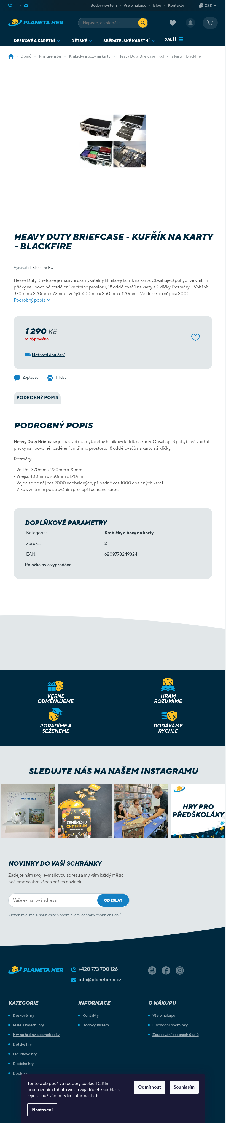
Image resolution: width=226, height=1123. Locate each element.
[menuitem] (37, 40)
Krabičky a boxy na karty (129, 532)
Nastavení (42, 1109)
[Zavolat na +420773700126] (14, 5)
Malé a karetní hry (28, 1025)
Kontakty (176, 5)
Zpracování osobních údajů (175, 1034)
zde (96, 1095)
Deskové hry (23, 1015)
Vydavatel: (33, 267)
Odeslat (113, 900)
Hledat (142, 23)
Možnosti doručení (48, 355)
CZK (208, 5)
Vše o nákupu (134, 5)
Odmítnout (149, 1087)
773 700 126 (98, 969)
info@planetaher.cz (100, 979)
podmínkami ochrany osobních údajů (91, 915)
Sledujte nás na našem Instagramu (113, 771)
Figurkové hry (25, 1054)
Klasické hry (23, 1063)
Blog (157, 5)
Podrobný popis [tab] (37, 397)
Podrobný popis (29, 300)
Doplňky (20, 1073)
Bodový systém (103, 5)
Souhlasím (184, 1087)
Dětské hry (22, 1044)
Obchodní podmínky (170, 1025)
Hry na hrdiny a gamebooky (36, 1034)
